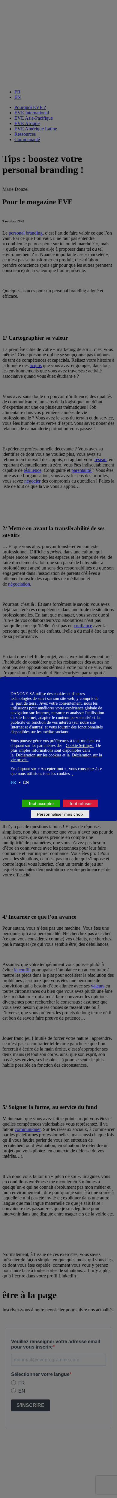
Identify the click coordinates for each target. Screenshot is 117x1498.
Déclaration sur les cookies (39, 755)
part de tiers (26, 703)
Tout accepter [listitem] (41, 803)
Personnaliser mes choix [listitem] (60, 814)
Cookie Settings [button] (80, 745)
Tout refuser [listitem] (80, 803)
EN (26, 782)
